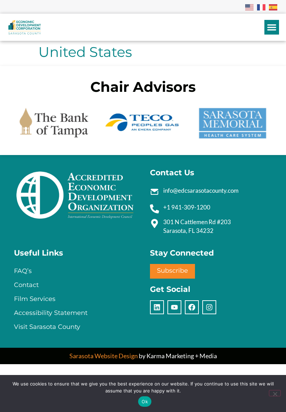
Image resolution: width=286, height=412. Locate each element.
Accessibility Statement (51, 313)
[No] (275, 393)
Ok (145, 401)
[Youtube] (174, 307)
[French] (261, 6)
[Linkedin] (157, 307)
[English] (249, 6)
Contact (26, 285)
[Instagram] (209, 307)
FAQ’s (23, 271)
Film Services (34, 299)
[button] (271, 27)
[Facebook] (192, 307)
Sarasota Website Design (103, 356)
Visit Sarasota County (47, 327)
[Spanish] (273, 6)
